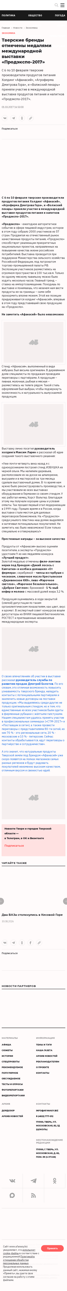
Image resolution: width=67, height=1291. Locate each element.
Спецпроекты (11, 1061)
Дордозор (8, 1110)
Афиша (6, 1044)
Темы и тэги (44, 1044)
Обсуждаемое (11, 1078)
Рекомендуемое (12, 1067)
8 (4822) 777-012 (44, 1116)
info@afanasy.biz (47, 1110)
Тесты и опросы (12, 1084)
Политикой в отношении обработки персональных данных (19, 1260)
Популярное (10, 1072)
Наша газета (44, 1050)
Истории (7, 1056)
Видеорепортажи (13, 1095)
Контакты (42, 1072)
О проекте (42, 1067)
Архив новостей (46, 1056)
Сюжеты (7, 1050)
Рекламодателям (47, 1061)
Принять (52, 1248)
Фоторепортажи (13, 1089)
